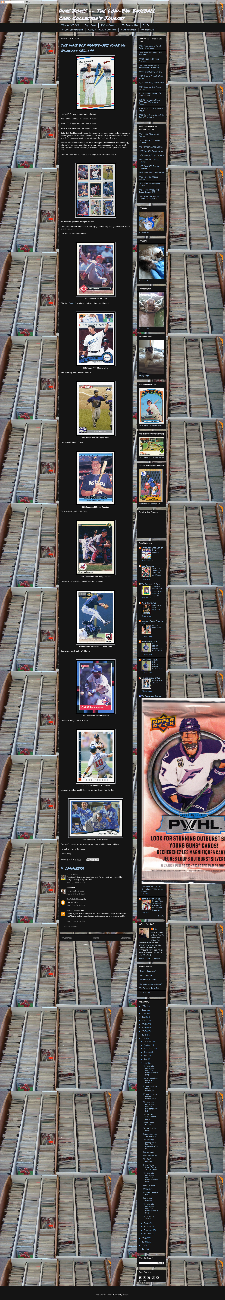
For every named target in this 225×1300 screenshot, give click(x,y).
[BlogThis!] (90, 859)
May (146, 1063)
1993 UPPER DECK (150, 641)
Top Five (146, 25)
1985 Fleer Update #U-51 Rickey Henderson (150, 47)
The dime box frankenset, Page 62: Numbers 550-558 (150, 1208)
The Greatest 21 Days (151, 584)
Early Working (155, 551)
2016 (144, 1035)
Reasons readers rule (150, 1193)
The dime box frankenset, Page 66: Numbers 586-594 (150, 1070)
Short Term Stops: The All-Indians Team (150, 1167)
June (146, 1059)
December (148, 1041)
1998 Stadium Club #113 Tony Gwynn (151, 77)
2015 (144, 1038)
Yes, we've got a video (150, 1129)
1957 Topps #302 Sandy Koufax (149, 135)
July (146, 1055)
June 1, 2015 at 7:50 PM (76, 922)
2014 (144, 1238)
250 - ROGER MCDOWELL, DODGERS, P (157, 647)
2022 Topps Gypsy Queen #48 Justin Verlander (151, 116)
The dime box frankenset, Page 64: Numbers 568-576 (150, 1144)
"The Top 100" (144, 992)
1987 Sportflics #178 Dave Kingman (150, 53)
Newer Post (66, 938)
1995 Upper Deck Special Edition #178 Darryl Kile (149, 66)
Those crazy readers (148, 1123)
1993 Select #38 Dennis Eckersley (149, 60)
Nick (155, 929)
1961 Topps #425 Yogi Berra (151, 147)
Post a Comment (70, 927)
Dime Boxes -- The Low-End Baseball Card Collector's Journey (107, 14)
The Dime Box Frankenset (72, 30)
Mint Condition (148, 566)
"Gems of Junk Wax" (147, 971)
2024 (144, 1006)
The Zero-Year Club (130, 25)
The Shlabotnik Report (151, 696)
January (148, 1233)
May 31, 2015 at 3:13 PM (76, 883)
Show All (161, 916)
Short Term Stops (128, 30)
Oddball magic (149, 1185)
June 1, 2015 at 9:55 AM (76, 905)
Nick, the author (150, 1155)
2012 (144, 1245)
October (147, 1045)
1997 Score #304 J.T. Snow (150, 72)
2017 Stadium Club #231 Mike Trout (151, 109)
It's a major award (148, 1217)
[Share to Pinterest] (97, 859)
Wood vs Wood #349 (156, 626)
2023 (144, 1010)
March (147, 1226)
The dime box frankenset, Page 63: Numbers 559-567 (150, 1177)
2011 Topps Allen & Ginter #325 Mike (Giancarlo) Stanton (150, 102)
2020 (144, 1020)
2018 (144, 1027)
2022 (144, 1013)
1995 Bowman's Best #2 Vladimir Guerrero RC (149, 197)
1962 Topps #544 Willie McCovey (149, 160)
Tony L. (70, 874)
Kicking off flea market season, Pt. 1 (150, 1096)
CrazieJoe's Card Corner (152, 548)
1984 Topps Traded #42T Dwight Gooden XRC (149, 191)
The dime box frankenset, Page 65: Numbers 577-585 (150, 1106)
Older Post (125, 938)
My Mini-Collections (109, 25)
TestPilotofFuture (73, 910)
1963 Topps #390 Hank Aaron (151, 172)
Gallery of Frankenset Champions (102, 30)
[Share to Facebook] (95, 859)
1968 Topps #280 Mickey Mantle (149, 184)
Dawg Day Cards (149, 603)
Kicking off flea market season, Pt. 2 (150, 1088)
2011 (144, 1249)
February (148, 1230)
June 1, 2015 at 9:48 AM (76, 894)
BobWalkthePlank (74, 899)
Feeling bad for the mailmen (150, 1135)
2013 (144, 1242)
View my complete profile (149, 958)
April (146, 1223)
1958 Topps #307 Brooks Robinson (149, 141)
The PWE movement (148, 1160)
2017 (144, 1031)
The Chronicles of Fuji (151, 678)
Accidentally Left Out (157, 681)
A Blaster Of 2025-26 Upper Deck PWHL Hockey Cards (152, 888)
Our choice (147, 1189)
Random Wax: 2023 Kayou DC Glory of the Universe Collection (157, 905)
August (147, 1052)
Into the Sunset (147, 30)
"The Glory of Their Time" (149, 988)
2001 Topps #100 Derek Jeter (151, 82)
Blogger (125, 1295)
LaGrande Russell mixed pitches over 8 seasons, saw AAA (157, 591)
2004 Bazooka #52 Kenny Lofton (150, 88)
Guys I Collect (90, 25)
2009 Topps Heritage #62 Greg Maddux (150, 94)
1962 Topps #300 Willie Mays (151, 155)
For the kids (148, 1152)
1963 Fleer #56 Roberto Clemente (149, 167)
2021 (144, 1017)
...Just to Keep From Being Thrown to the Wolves (157, 571)
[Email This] (87, 859)
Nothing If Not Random (151, 899)
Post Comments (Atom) (101, 945)
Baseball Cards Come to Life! (152, 622)
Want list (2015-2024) (70, 25)
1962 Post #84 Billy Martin (151, 151)
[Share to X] (92, 859)
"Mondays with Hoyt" (147, 979)
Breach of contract (148, 1199)
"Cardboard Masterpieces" (150, 984)
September (149, 1048)
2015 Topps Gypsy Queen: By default (150, 1080)
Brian (69, 888)
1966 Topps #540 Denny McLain (149, 178)
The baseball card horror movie (149, 1116)
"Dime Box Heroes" (146, 975)
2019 (144, 1024)
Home (96, 938)
